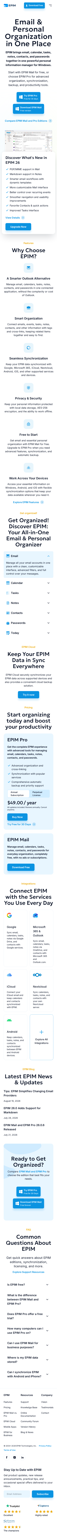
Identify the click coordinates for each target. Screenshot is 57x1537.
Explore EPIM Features (26, 502)
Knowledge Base (29, 1407)
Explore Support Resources (28, 1271)
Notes (15, 603)
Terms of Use (10, 1450)
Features (8, 1402)
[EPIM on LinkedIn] (22, 1457)
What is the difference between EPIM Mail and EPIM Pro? (22, 1299)
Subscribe (42, 1494)
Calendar (17, 583)
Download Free (36, 5)
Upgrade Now (18, 226)
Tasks (15, 593)
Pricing (7, 1407)
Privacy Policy (45, 1446)
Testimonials (47, 1407)
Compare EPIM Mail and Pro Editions (26, 120)
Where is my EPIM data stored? (22, 1359)
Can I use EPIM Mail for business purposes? (22, 1345)
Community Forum (30, 1421)
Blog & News (27, 1432)
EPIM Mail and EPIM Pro (33, 1171)
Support (25, 1402)
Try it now (28, 694)
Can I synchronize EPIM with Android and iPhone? (24, 1374)
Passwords (18, 622)
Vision (44, 1402)
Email (14, 556)
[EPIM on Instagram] (15, 1457)
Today (15, 632)
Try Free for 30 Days (19, 824)
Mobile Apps (10, 1426)
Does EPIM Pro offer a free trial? (25, 1316)
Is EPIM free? (16, 1284)
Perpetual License (37, 793)
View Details (12, 217)
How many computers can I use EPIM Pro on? (25, 1330)
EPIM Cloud (9, 1421)
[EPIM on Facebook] (7, 1457)
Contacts (17, 612)
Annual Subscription (17, 793)
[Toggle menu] (50, 5)
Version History (28, 1426)
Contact (45, 1413)
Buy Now (17, 817)
